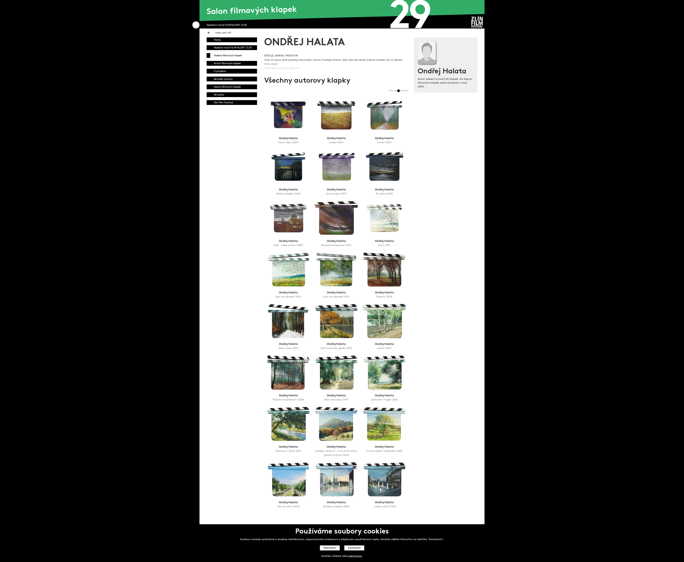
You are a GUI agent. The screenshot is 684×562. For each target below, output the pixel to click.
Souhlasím (354, 548)
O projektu (220, 71)
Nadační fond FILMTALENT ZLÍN (233, 47)
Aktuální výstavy (223, 79)
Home (217, 40)
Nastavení (329, 548)
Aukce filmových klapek (227, 87)
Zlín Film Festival (223, 102)
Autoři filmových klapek (227, 63)
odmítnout (355, 556)
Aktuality (219, 95)
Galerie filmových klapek (228, 55)
